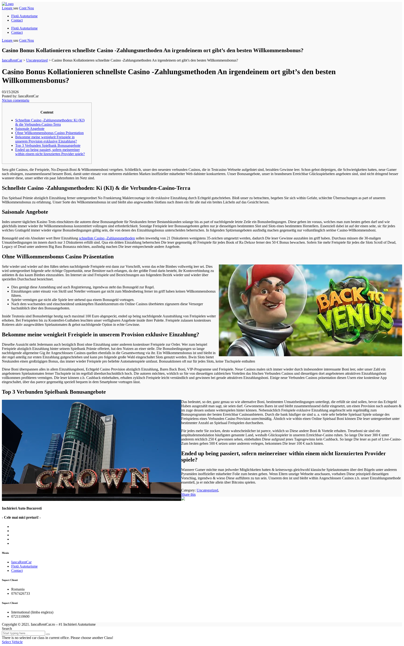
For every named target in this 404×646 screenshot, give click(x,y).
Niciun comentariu (15, 100)
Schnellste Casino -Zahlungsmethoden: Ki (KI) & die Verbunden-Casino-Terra (50, 122)
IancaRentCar (21, 562)
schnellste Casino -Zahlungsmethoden (107, 238)
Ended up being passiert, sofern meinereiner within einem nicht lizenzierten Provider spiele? (50, 152)
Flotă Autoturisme (24, 16)
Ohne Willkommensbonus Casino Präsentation (49, 133)
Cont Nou (26, 8)
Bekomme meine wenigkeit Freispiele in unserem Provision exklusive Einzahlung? (46, 139)
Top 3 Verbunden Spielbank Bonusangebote (47, 145)
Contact (17, 20)
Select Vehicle (12, 642)
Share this (188, 494)
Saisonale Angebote (29, 129)
